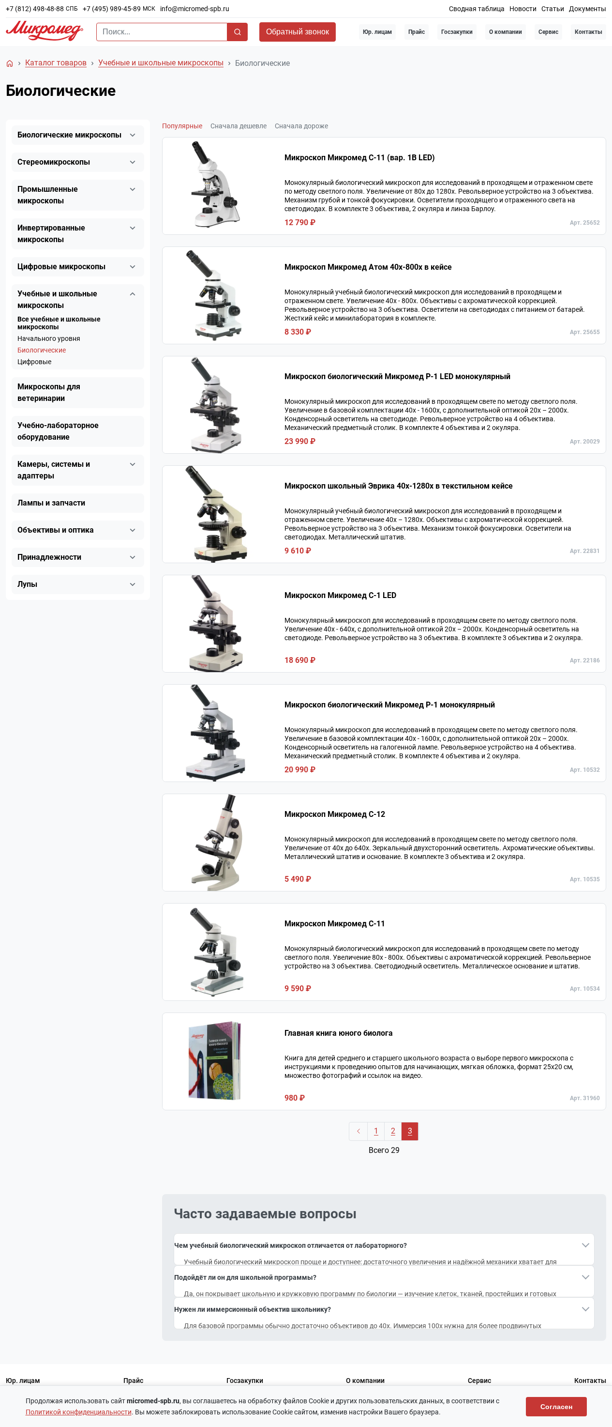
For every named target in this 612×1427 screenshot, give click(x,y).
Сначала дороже (301, 126)
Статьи (552, 9)
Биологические (41, 350)
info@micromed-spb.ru (194, 9)
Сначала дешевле (238, 126)
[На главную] (10, 63)
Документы (587, 9)
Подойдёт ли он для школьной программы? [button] (245, 1277)
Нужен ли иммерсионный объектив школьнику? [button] (252, 1309)
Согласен (556, 1407)
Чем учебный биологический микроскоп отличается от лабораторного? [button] (290, 1245)
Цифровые (34, 362)
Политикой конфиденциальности (79, 1412)
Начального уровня (48, 338)
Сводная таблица (477, 9)
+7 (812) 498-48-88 (35, 9)
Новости (523, 9)
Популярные (182, 126)
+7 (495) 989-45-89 (112, 9)
